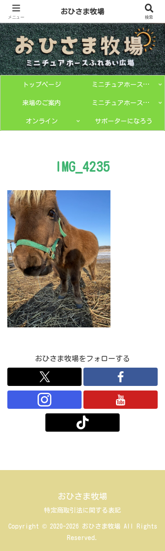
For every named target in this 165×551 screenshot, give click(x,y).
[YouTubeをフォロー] (120, 400)
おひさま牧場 (82, 11)
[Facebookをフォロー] (120, 377)
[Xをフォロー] (44, 377)
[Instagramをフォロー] (44, 400)
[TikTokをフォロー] (82, 422)
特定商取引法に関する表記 (82, 510)
